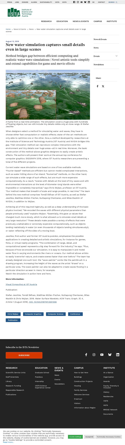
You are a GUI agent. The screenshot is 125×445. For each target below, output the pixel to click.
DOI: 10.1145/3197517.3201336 (43, 302)
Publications (11, 394)
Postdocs (39, 377)
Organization (108, 377)
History (106, 392)
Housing (77, 386)
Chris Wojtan (13, 314)
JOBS (17, 2)
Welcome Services (81, 394)
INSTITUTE (112, 21)
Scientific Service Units (15, 373)
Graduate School (42, 373)
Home (8, 29)
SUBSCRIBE (24, 355)
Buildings (78, 377)
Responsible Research (15, 390)
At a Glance (108, 373)
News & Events (20, 29)
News (31, 29)
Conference (75, 314)
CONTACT (101, 2)
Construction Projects (83, 381)
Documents (108, 414)
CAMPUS (98, 21)
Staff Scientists (12, 377)
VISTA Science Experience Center (43, 387)
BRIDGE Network (110, 410)
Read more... (8, 442)
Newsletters (99, 64)
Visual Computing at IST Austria (21, 284)
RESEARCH (46, 21)
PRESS (9, 2)
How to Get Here (81, 373)
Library (9, 381)
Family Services (80, 390)
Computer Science (55, 314)
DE (93, 2)
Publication (13, 320)
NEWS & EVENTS (81, 21)
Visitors (77, 403)
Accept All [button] (89, 437)
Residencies (108, 396)
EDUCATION (62, 21)
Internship (39, 381)
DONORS (25, 2)
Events (97, 56)
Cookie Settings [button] (75, 437)
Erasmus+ (78, 399)
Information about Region (85, 408)
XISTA (64, 2)
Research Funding (13, 386)
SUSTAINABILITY (46, 2)
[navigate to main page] (20, 11)
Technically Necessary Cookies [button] (108, 437)
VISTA (57, 2)
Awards (106, 381)
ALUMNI (34, 2)
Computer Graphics (33, 314)
